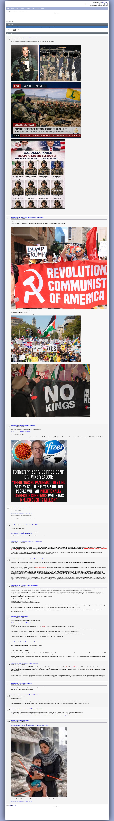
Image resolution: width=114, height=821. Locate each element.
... (14, 35)
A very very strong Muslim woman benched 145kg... (29, 524)
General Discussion (14, 217)
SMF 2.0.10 (51, 816)
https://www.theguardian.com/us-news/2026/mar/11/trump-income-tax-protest (27, 647)
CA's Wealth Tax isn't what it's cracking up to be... (28, 585)
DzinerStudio (59, 818)
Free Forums (59, 817)
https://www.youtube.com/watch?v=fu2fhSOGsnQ (21, 513)
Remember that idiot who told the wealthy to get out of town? (31, 558)
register (106, 2)
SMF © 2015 (56, 816)
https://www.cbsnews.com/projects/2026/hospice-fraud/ (22, 622)
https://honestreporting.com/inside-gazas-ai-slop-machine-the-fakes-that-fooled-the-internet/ (30, 725)
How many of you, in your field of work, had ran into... (29, 694)
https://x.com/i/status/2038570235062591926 (20, 431)
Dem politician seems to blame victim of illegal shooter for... (30, 541)
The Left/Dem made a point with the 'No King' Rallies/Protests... (31, 217)
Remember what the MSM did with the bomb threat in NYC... (30, 708)
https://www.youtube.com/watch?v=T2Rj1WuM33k (21, 533)
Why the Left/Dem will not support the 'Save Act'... (28, 663)
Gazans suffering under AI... (24, 720)
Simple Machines (62, 816)
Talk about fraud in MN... (23, 616)
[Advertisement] (57, 17)
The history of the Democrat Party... (26, 507)
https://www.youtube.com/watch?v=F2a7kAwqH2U (21, 801)
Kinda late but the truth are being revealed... (27, 425)
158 (15, 35)
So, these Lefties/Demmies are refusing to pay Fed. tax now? (30, 641)
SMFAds (53, 817)
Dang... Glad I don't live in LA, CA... (25, 683)
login (103, 2)
